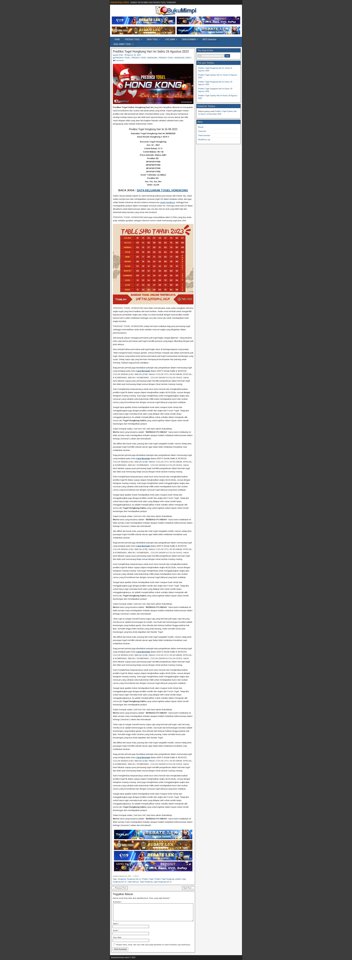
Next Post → (188, 888)
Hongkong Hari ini (134, 879)
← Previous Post (119, 888)
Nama (116, 924)
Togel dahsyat (133, 882)
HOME (117, 39)
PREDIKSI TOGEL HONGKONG (144, 58)
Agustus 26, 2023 (134, 55)
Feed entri (202, 131)
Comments (119, 60)
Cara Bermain (143, 371)
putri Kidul (119, 55)
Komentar (117, 902)
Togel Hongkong (146, 882)
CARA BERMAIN (189, 39)
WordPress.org (204, 140)
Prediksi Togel (147, 879)
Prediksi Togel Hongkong (164, 879)
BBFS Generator (209, 39)
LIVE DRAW (170, 39)
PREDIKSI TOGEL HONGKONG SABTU (175, 58)
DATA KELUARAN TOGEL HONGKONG (162, 190)
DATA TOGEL (152, 39)
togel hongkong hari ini (162, 882)
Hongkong (122, 879)
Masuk (201, 127)
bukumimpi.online (120, 2)
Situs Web (117, 937)
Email (116, 930)
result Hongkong (167, 202)
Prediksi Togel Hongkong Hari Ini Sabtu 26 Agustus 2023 (151, 51)
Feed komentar (204, 135)
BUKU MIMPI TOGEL (122, 44)
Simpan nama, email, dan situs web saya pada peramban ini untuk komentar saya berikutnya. (153, 945)
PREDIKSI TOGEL (132, 39)
